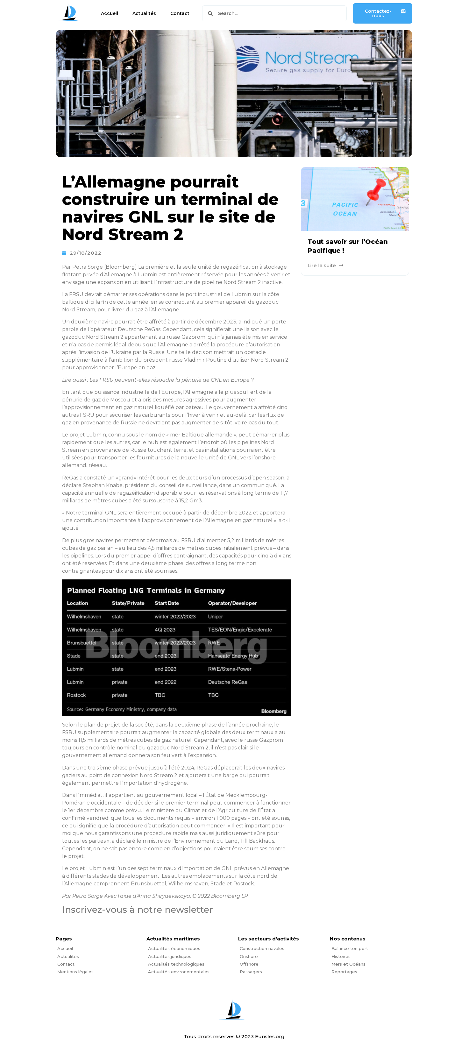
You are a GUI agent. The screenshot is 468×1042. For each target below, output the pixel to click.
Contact (179, 13)
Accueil (109, 13)
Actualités (144, 13)
